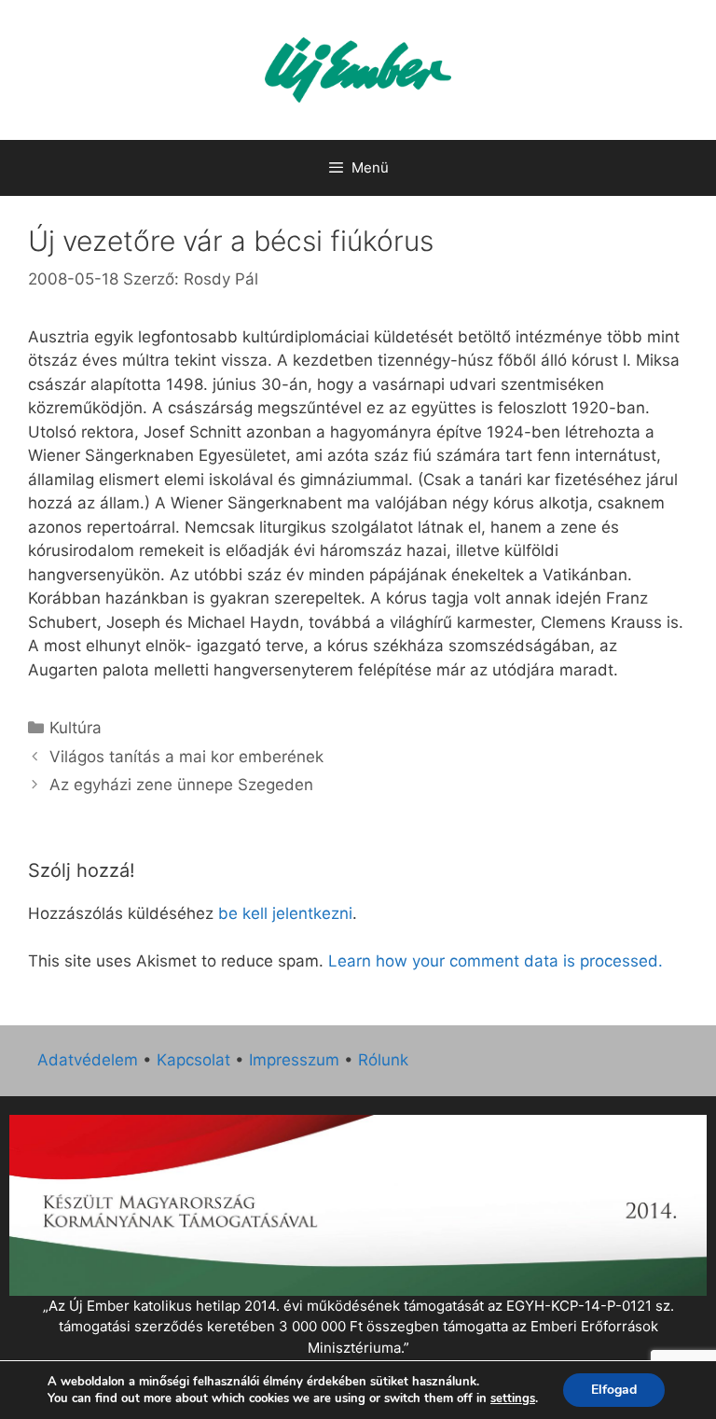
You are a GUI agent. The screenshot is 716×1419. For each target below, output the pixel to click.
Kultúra (75, 727)
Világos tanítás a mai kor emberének (186, 756)
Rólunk (383, 1059)
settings (512, 1398)
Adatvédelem (87, 1059)
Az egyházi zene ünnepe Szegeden (181, 784)
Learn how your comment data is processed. (495, 961)
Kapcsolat (193, 1059)
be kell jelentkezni (285, 913)
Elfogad (614, 1389)
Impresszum (294, 1059)
